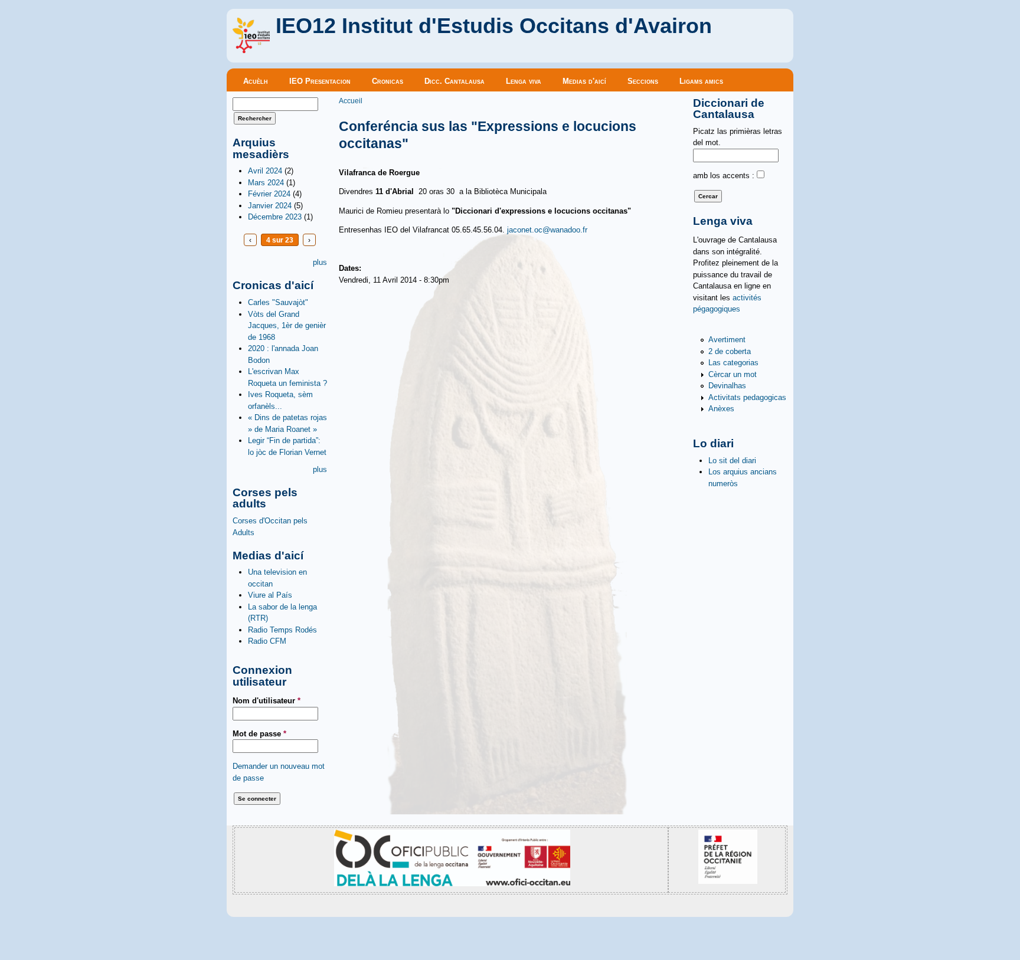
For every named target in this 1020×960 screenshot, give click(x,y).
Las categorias (733, 362)
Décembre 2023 (275, 216)
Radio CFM (267, 641)
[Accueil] (251, 50)
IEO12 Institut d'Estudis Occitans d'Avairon (494, 26)
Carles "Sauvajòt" (278, 302)
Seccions (642, 81)
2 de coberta (729, 351)
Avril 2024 (265, 170)
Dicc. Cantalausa (454, 81)
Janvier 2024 (270, 205)
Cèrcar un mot (732, 374)
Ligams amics (701, 81)
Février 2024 (269, 193)
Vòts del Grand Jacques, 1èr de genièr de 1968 (287, 326)
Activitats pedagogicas (747, 397)
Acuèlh (255, 81)
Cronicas (387, 81)
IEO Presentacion (320, 81)
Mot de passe (259, 733)
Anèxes (721, 408)
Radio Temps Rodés (282, 629)
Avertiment (727, 339)
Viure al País (270, 595)
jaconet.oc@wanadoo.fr (547, 229)
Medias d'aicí (584, 81)
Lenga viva (523, 81)
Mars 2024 (266, 182)
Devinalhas (727, 385)
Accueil (350, 100)
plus (320, 262)
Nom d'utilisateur (266, 700)
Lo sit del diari (732, 460)
